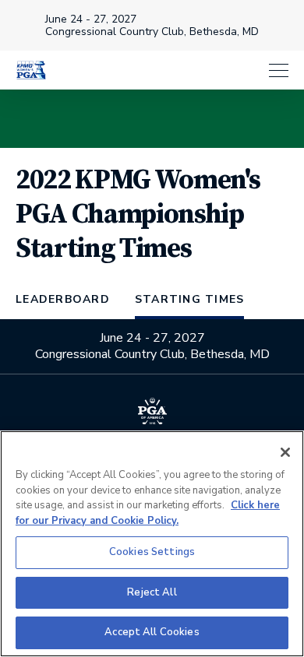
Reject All (151, 592)
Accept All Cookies (151, 632)
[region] (152, 543)
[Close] (285, 452)
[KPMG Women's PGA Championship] (31, 70)
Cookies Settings (152, 552)
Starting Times (190, 299)
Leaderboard (63, 299)
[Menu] (175, 70)
